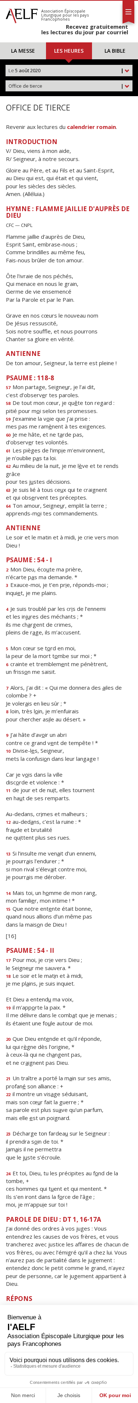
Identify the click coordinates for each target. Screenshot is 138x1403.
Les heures (69, 50)
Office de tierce (66, 86)
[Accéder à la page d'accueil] (22, 14)
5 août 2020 (66, 70)
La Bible (115, 50)
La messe (23, 50)
